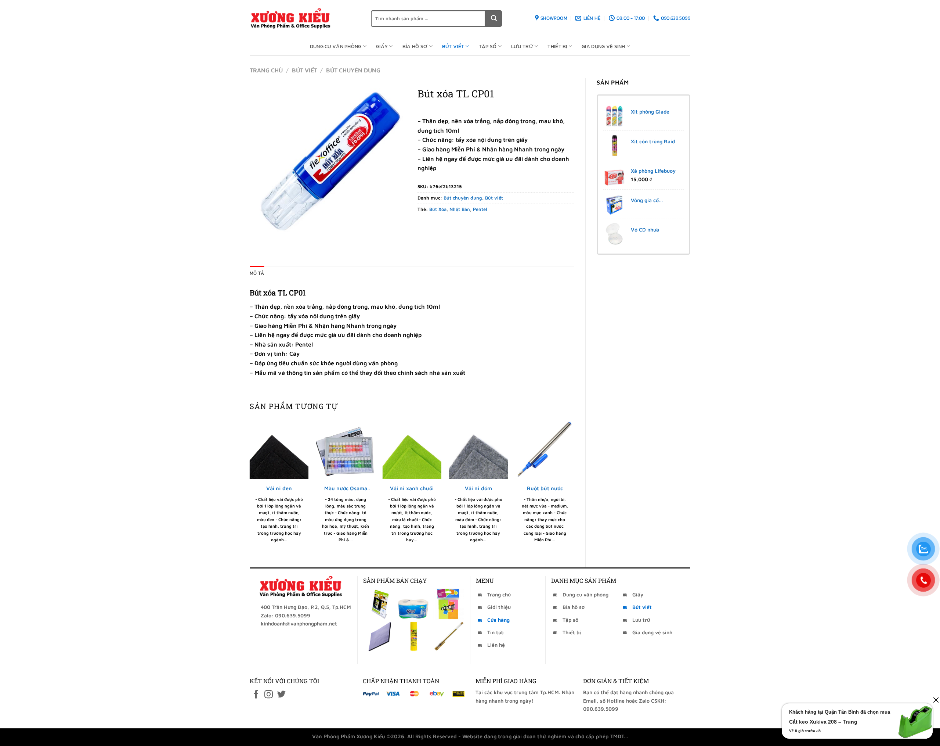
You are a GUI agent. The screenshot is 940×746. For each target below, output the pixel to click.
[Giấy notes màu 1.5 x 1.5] (448, 604)
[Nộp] (493, 18)
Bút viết (453, 46)
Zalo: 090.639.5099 (285, 615)
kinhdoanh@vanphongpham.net (299, 623)
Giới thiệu (499, 607)
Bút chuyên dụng (353, 70)
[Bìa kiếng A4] (379, 636)
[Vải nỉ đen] (279, 449)
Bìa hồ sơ (415, 46)
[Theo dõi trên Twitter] (281, 695)
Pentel (480, 209)
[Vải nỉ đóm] (478, 449)
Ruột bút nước (545, 488)
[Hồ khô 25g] (413, 636)
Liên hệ (496, 645)
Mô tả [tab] (257, 273)
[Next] (573, 487)
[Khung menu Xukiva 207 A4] (379, 604)
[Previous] (250, 487)
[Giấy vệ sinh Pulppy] (413, 604)
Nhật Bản (459, 209)
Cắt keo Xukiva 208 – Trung (823, 722)
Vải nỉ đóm (478, 488)
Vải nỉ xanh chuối (412, 488)
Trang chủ (266, 70)
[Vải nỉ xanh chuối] (411, 449)
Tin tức (495, 632)
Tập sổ (488, 46)
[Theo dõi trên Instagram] (268, 695)
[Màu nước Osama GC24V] (345, 449)
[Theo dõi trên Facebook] (256, 695)
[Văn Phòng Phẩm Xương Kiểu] (305, 18)
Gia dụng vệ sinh (603, 46)
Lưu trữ (522, 46)
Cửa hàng (498, 620)
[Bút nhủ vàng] (448, 636)
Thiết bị (557, 46)
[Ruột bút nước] (544, 449)
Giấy (382, 46)
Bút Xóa (437, 209)
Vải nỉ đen (279, 488)
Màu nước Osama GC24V (345, 488)
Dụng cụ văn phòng (336, 46)
